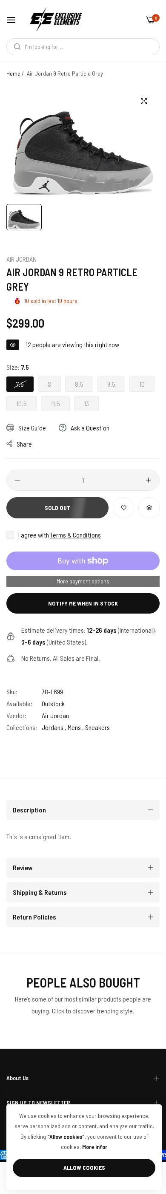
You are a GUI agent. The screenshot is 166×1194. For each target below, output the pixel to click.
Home (13, 73)
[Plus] (148, 480)
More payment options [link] (83, 581)
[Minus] (17, 480)
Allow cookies (84, 1167)
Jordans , (54, 727)
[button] (123, 507)
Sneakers (97, 727)
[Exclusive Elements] (56, 19)
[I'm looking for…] (15, 46)
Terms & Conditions (75, 535)
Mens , (76, 727)
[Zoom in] (143, 100)
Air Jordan (21, 259)
